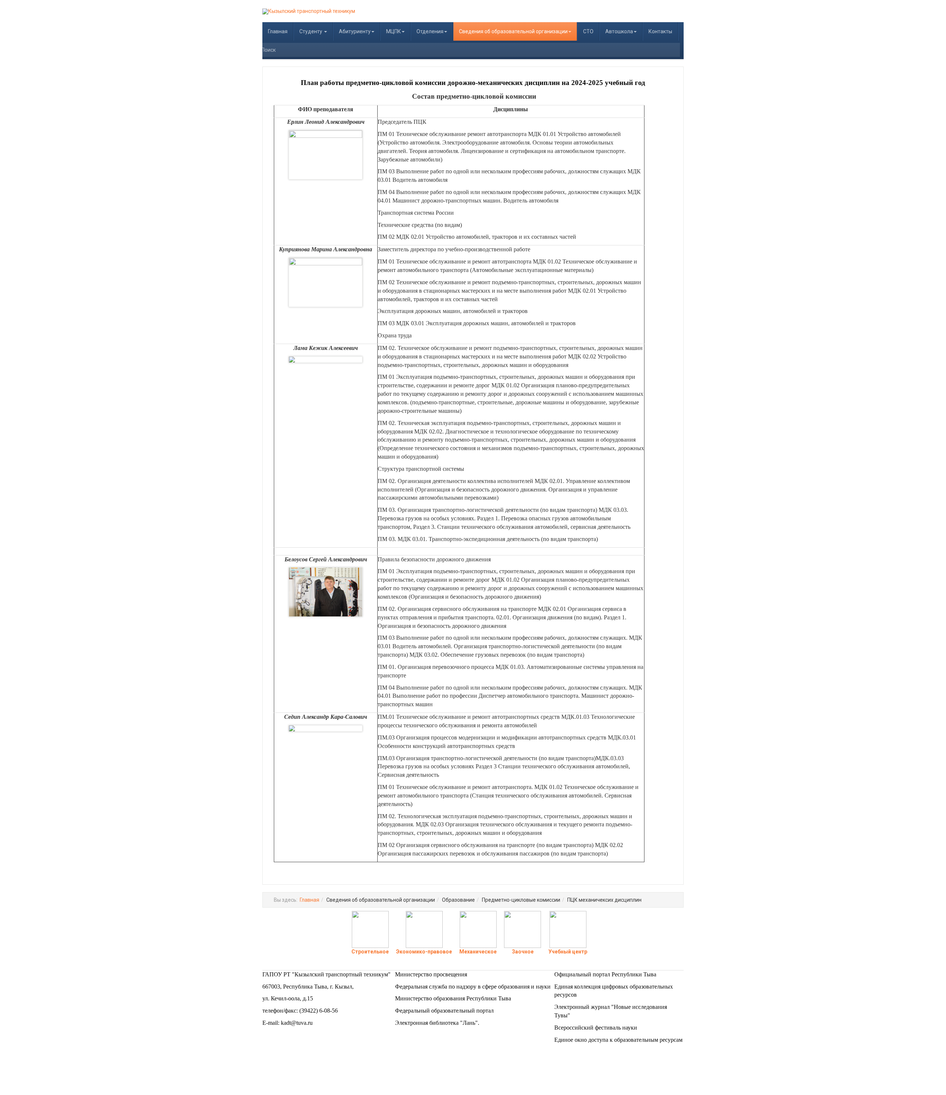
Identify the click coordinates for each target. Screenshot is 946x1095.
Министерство (414, 974)
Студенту (311, 31)
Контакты (660, 31)
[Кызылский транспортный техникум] (308, 11)
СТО (588, 31)
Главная (277, 31)
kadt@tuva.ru (297, 1023)
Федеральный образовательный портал (444, 1010)
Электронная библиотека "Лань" (436, 1023)
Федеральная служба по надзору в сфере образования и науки (473, 986)
